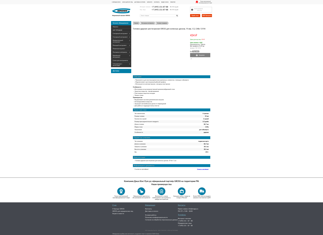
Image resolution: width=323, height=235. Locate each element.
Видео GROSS (165, 2)
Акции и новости (118, 213)
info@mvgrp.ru (193, 209)
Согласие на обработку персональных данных (161, 220)
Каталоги (149, 2)
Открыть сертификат (203, 169)
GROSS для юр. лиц (127, 2)
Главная (136, 23)
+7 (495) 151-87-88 (160, 7)
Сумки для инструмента (120, 60)
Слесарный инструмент (120, 33)
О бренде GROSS (116, 2)
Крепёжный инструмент (116, 56)
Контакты (157, 2)
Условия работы (150, 215)
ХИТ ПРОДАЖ (117, 30)
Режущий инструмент (120, 45)
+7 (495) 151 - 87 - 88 (185, 221)
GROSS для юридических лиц (122, 211)
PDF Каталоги (207, 15)
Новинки (115, 27)
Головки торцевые (162, 23)
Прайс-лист (195, 15)
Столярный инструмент (120, 37)
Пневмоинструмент (119, 48)
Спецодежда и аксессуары (117, 64)
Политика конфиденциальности (156, 217)
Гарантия (172, 2)
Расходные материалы (120, 52)
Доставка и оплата (139, 2)
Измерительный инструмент (118, 41)
